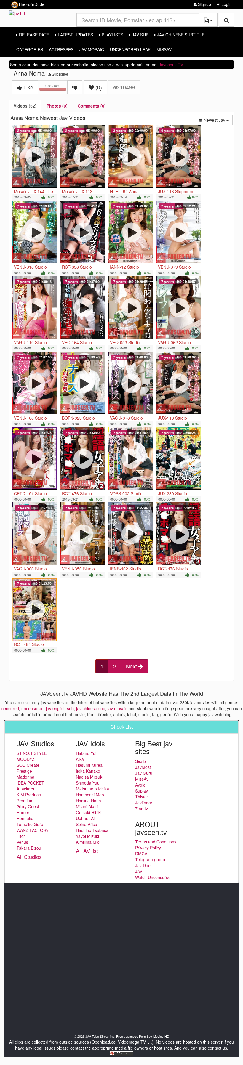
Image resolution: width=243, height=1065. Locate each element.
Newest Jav (217, 120)
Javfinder (143, 803)
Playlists (111, 35)
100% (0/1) (56, 88)
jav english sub (60, 708)
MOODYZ (26, 759)
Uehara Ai (85, 818)
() (98, 87)
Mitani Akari (87, 806)
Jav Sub (139, 35)
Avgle (140, 785)
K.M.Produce (29, 795)
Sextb (140, 761)
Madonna (25, 777)
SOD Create (28, 765)
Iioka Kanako (88, 771)
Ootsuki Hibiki (88, 812)
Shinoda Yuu (88, 783)
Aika (80, 759)
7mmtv (141, 808)
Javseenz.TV (171, 65)
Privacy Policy (148, 848)
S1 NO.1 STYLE (32, 753)
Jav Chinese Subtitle (180, 35)
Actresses (61, 49)
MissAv (164, 49)
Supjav (141, 791)
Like (27, 87)
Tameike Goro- (31, 824)
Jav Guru (143, 773)
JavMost (143, 767)
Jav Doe (143, 865)
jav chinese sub (90, 708)
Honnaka (25, 818)
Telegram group (150, 859)
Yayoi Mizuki (87, 836)
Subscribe (59, 73)
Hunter (23, 812)
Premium (25, 800)
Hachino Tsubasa (92, 830)
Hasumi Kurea (89, 765)
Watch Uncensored (153, 877)
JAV (138, 871)
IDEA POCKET (30, 783)
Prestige (24, 771)
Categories (29, 49)
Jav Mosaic (91, 49)
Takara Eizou (29, 848)
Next (132, 666)
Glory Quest (28, 806)
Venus (22, 842)
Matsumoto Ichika (92, 789)
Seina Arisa (86, 824)
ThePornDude (31, 4)
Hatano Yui (86, 753)
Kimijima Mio (88, 842)
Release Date (33, 35)
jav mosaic (117, 708)
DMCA (141, 854)
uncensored (32, 708)
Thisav (141, 797)
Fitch (21, 836)
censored (10, 708)
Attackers (25, 789)
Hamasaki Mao (90, 795)
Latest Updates (75, 35)
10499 (127, 87)
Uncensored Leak (130, 49)
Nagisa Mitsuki (89, 777)
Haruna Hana (88, 800)
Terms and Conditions (155, 842)
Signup (204, 4)
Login (226, 4)
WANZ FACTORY (33, 830)
